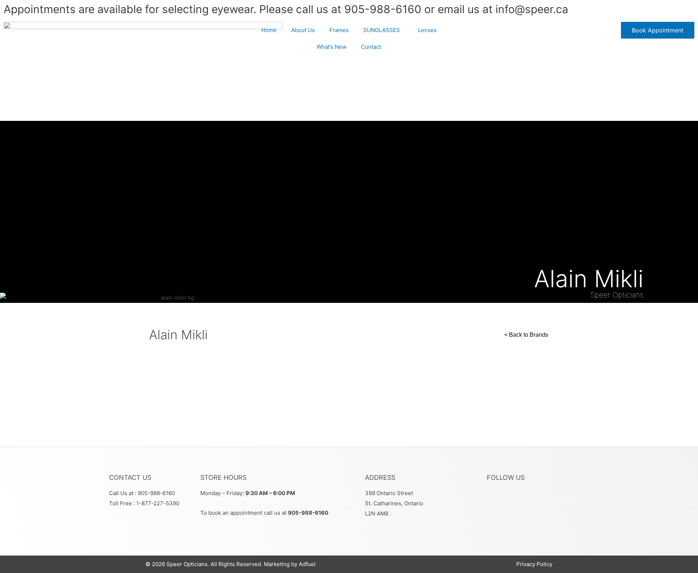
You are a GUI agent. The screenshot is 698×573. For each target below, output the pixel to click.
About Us (303, 30)
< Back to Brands (526, 335)
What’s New (331, 46)
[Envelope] (539, 497)
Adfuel (307, 564)
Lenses (427, 30)
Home (269, 30)
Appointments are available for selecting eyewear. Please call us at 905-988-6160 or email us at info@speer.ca (286, 9)
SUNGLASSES (381, 30)
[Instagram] (517, 497)
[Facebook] (496, 497)
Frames (339, 30)
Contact (371, 46)
